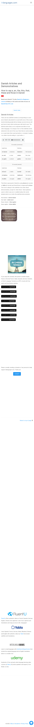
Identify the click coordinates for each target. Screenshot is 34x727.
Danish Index (17, 110)
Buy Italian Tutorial (5, 300)
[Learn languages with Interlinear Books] (17, 644)
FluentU (3, 618)
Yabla (21, 634)
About (12, 723)
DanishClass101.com (7, 104)
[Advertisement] (17, 24)
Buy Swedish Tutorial (6, 314)
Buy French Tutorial (5, 286)
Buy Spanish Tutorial (5, 305)
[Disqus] (17, 697)
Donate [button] (17, 374)
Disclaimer (17, 723)
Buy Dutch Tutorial (5, 319)
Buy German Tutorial (5, 310)
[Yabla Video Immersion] (17, 627)
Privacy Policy (24, 723)
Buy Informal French (6, 291)
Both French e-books (6, 296)
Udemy (9, 664)
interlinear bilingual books (23, 649)
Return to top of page (25, 420)
